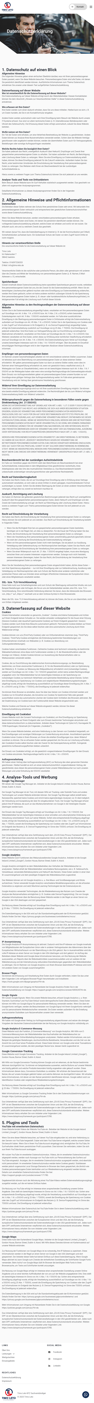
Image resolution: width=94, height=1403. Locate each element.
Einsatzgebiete (8, 1361)
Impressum (7, 1381)
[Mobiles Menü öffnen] (91, 7)
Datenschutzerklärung (11, 1377)
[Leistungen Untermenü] (14, 1354)
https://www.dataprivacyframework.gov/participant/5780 (27, 850)
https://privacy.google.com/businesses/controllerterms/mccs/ (49, 916)
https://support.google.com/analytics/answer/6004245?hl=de (59, 990)
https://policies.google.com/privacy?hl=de (27, 1096)
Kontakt (80, 7)
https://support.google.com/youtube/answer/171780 (25, 1175)
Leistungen (7, 1354)
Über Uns (6, 1350)
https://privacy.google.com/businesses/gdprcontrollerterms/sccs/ (30, 1299)
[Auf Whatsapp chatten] (85, 1395)
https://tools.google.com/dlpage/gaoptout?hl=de (23, 982)
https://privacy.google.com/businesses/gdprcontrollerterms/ (48, 1296)
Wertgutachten (8, 1357)
